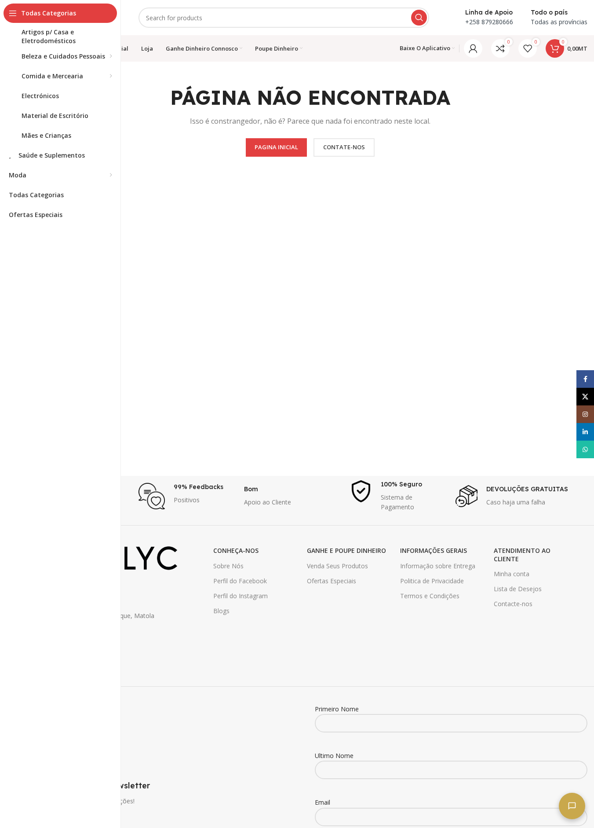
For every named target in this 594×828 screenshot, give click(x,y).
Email (322, 802)
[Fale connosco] (572, 806)
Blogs (221, 611)
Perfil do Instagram (240, 596)
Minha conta (511, 574)
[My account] (473, 48)
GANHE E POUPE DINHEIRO (346, 550)
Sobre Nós (228, 566)
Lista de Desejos (518, 589)
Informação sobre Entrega (437, 566)
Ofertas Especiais (331, 581)
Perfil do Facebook (240, 581)
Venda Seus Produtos (337, 566)
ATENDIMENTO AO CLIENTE (522, 554)
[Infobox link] (186, 496)
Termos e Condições (429, 596)
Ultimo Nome (334, 755)
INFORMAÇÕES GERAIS (433, 550)
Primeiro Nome (337, 709)
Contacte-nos (513, 604)
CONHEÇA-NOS (236, 550)
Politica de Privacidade (432, 581)
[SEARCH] (419, 18)
